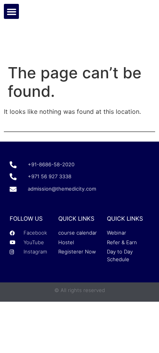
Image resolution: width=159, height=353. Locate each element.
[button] (11, 11)
